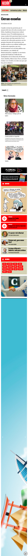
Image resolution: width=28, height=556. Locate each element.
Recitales (10, 266)
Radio (15, 266)
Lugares (10, 269)
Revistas (4, 266)
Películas (20, 266)
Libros (15, 269)
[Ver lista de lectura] (26, 554)
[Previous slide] (3, 437)
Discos (9, 271)
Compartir (4, 90)
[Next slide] (25, 437)
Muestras (5, 269)
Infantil (4, 271)
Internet (20, 269)
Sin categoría (4, 14)
